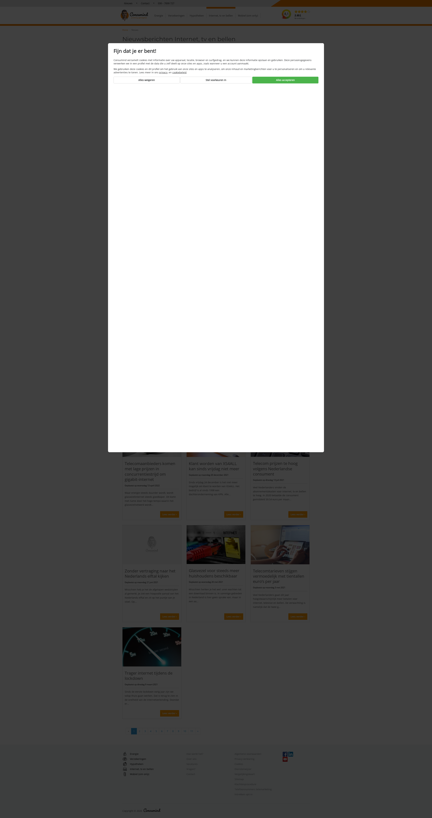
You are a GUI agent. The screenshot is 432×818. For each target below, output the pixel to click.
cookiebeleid (179, 72)
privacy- (163, 72)
